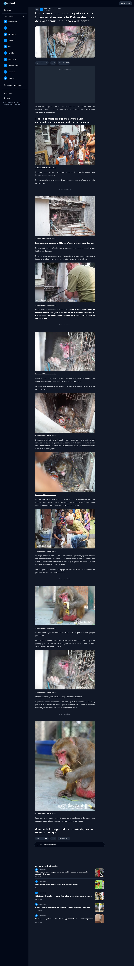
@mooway (47, 10)
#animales (47, 9)
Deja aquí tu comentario (47, 845)
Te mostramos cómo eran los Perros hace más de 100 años (56, 885)
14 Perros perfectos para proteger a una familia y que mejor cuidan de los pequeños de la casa (61, 873)
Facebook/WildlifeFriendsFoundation (45, 168)
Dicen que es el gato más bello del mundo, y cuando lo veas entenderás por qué (64, 919)
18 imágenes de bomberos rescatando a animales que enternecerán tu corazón (63, 896)
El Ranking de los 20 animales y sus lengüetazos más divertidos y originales (62, 907)
